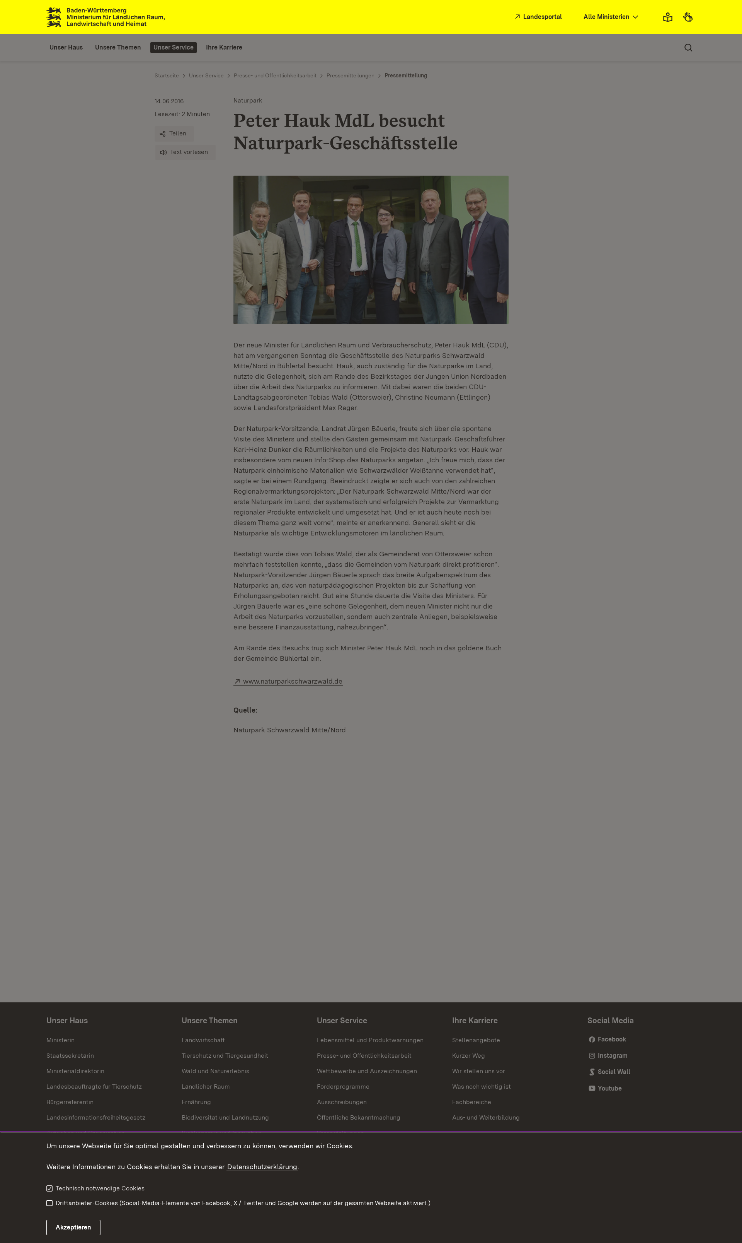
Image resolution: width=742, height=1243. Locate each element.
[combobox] (611, 17)
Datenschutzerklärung (262, 1167)
